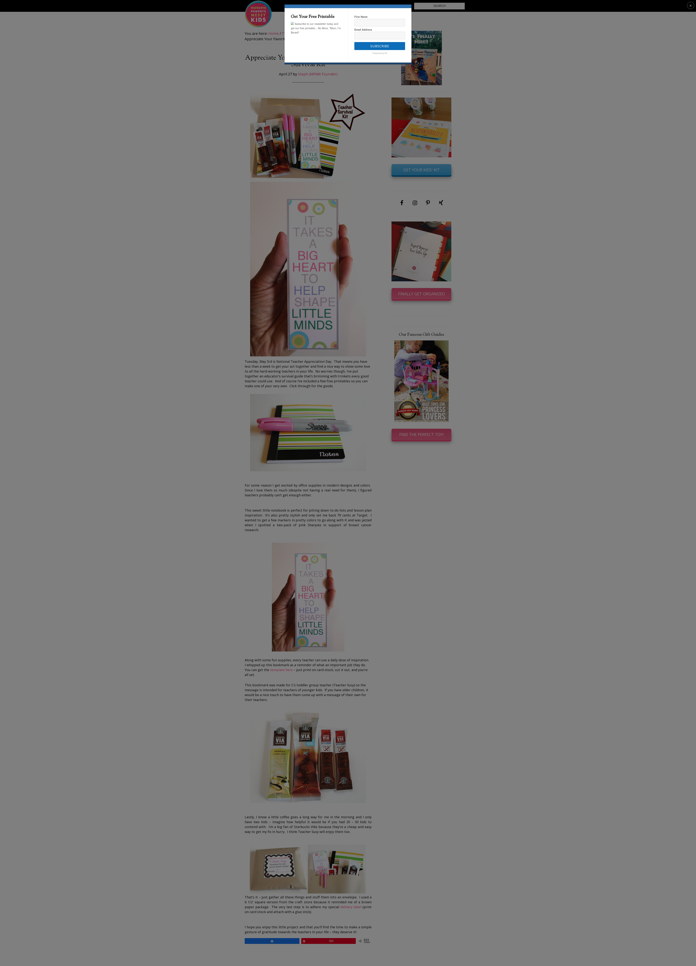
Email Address (363, 29)
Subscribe (379, 46)
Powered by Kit (379, 53)
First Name (361, 16)
